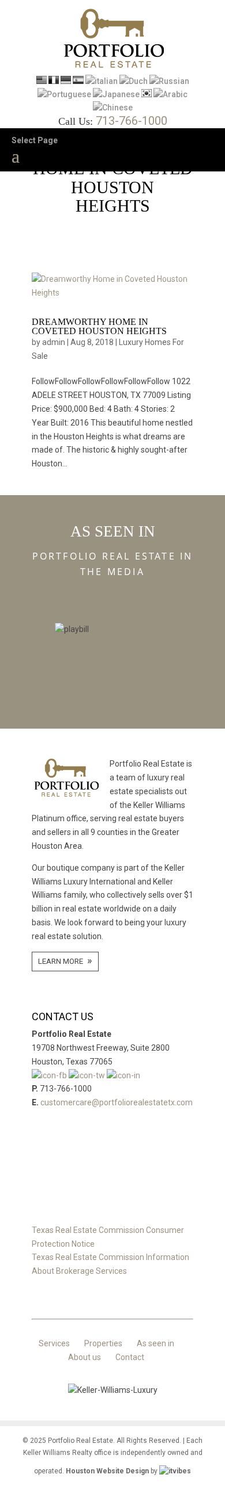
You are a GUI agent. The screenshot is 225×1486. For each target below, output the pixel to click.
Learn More (60, 961)
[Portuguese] (64, 94)
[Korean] (146, 94)
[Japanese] (116, 94)
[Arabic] (170, 94)
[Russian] (169, 81)
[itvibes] (175, 1471)
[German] (66, 81)
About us (84, 1357)
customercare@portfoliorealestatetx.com (116, 1102)
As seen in (155, 1343)
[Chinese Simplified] (113, 107)
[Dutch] (133, 81)
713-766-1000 (131, 121)
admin (53, 342)
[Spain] (78, 81)
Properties (103, 1343)
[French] (53, 81)
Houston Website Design (107, 1471)
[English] (41, 81)
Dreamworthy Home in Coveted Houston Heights (99, 326)
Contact (129, 1357)
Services (54, 1343)
